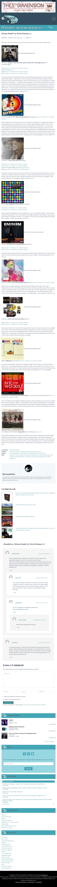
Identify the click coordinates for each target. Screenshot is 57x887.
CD (15, 451)
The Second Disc (17, 37)
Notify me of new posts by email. (12, 699)
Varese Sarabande (6, 868)
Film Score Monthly (6, 820)
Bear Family (4, 839)
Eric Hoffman (40, 455)
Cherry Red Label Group (7, 840)
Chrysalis (3, 842)
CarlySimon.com (25, 167)
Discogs (3, 818)
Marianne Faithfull (20, 456)
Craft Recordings (5, 844)
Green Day (47, 455)
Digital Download (22, 451)
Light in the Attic (5, 857)
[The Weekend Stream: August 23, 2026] (7, 509)
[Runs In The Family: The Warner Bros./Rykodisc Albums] (4, 735)
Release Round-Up (15, 450)
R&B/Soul (32, 453)
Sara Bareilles (41, 456)
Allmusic (3, 815)
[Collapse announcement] (54, 1)
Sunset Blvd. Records (6, 866)
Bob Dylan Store (9, 70)
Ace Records (4, 837)
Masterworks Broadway (7, 859)
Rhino (2, 864)
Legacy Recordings (6, 855)
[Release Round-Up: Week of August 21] (7, 521)
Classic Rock (23, 453)
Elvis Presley (27, 455)
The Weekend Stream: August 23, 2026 (25, 504)
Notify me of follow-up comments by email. (15, 696)
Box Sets (12, 451)
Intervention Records (6, 850)
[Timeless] (4, 722)
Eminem (33, 455)
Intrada (3, 851)
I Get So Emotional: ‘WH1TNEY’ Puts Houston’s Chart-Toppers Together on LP (23, 795)
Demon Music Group (6, 846)
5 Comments (27, 37)
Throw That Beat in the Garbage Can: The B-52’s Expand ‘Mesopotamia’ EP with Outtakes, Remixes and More (27, 800)
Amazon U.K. (15, 68)
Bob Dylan (12, 455)
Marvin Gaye (29, 456)
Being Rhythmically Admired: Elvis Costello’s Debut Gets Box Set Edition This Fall (24, 788)
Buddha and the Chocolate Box (16, 726)
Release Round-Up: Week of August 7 (12, 792)
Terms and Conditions (21, 882)
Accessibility (39, 882)
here (27, 91)
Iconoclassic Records (6, 848)
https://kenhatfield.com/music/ (21, 609)
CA (55, 724)
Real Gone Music (5, 862)
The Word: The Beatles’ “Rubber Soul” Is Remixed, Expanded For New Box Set (23, 784)
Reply (11, 570)
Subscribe (28, 768)
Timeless (11, 720)
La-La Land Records (6, 853)
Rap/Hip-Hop (39, 453)
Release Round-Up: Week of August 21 (25, 516)
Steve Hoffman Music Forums (9, 826)
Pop (28, 453)
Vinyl (40, 451)
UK (52, 724)
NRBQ (35, 456)
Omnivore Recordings (7, 861)
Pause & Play (4, 824)
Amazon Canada (23, 68)
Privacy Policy (31, 882)
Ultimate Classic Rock (6, 827)
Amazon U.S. (7, 68)
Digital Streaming (33, 451)
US (49, 724)
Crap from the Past (6, 816)
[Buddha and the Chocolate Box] (4, 729)
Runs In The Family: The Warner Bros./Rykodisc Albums (22, 733)
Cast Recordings (14, 453)
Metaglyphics (44, 875)
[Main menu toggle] (54, 18)
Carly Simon (19, 455)
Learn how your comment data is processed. (34, 704)
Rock (44, 453)
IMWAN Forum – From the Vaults (9, 822)
